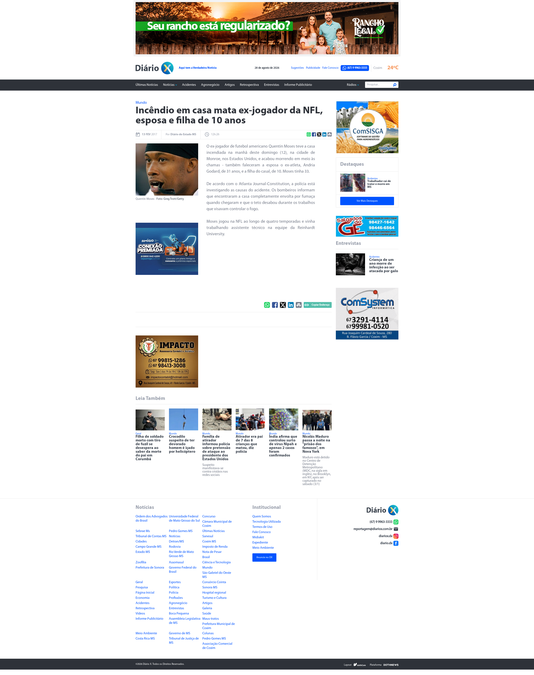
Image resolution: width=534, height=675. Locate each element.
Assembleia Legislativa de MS (184, 621)
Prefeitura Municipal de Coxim (218, 626)
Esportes (175, 582)
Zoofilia (141, 562)
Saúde (206, 613)
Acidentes (189, 85)
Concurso (208, 516)
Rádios (351, 85)
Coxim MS (209, 541)
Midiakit (258, 537)
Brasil (206, 557)
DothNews (391, 664)
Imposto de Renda (215, 547)
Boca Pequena (179, 613)
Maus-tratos (210, 619)
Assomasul (176, 562)
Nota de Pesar (212, 552)
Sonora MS (209, 587)
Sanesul (207, 536)
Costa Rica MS (145, 638)
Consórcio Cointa (214, 582)
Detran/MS (176, 541)
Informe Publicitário (298, 85)
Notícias (168, 85)
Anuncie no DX (264, 557)
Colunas (208, 633)
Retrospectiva (249, 85)
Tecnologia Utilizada (266, 521)
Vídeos (140, 613)
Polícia (173, 592)
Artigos (230, 85)
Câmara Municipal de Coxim (217, 524)
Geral (139, 582)
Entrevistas (271, 85)
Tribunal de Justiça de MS (184, 641)
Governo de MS (179, 633)
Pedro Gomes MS (181, 531)
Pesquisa (142, 587)
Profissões (176, 598)
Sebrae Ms (143, 531)
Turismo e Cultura (214, 598)
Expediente (260, 542)
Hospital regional (214, 592)
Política (174, 587)
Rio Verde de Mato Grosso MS (181, 554)
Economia (143, 598)
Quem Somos (261, 516)
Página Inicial (145, 592)
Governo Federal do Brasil (182, 570)
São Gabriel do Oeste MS (216, 575)
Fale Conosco (330, 68)
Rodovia (175, 547)
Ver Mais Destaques (367, 201)
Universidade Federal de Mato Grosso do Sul (184, 518)
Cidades (141, 541)
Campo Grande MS (148, 547)
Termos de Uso (262, 527)
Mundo (207, 567)
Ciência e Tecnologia (216, 562)
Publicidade (313, 68)
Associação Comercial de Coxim (217, 646)
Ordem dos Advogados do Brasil (152, 518)
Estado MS (143, 552)
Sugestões (297, 68)
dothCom (360, 664)
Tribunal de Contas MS (151, 536)
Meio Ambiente (146, 633)
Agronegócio (210, 85)
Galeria (207, 608)
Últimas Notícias (147, 85)
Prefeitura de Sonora (150, 567)
